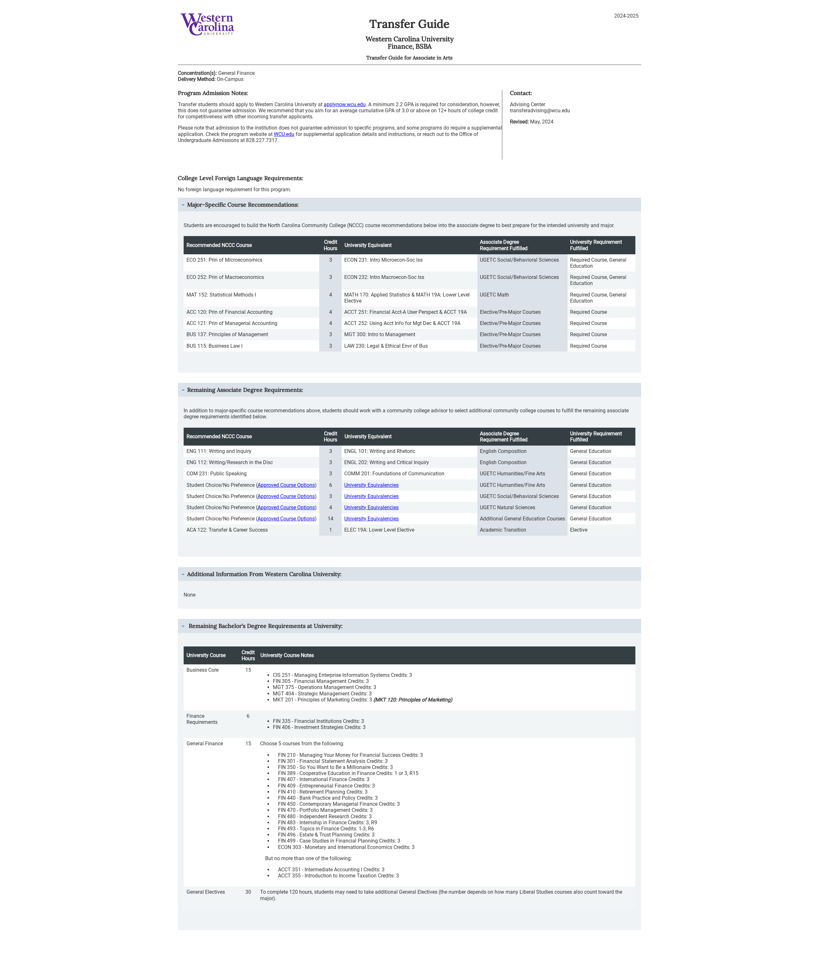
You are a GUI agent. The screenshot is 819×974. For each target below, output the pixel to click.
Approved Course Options (286, 485)
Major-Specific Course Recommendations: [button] (242, 204)
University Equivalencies (371, 485)
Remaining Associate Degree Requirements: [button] (245, 389)
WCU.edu (284, 134)
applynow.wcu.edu (345, 104)
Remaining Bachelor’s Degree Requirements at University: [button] (264, 626)
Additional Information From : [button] (264, 574)
